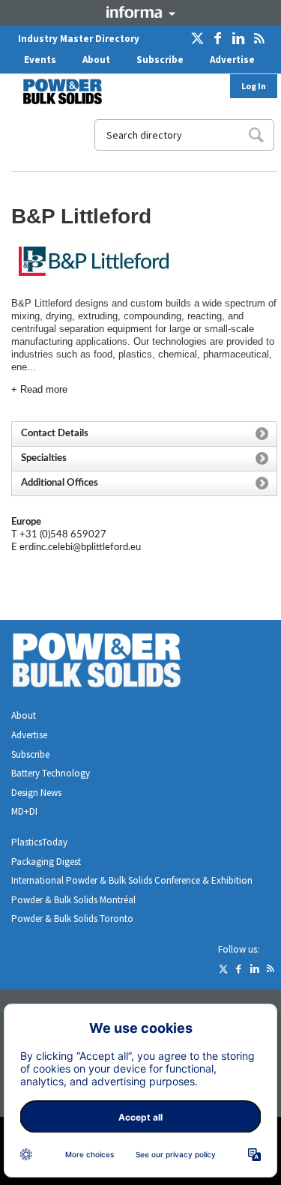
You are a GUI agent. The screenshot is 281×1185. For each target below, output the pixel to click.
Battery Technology (50, 773)
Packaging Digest (46, 861)
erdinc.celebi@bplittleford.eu (80, 547)
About (96, 59)
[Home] (53, 91)
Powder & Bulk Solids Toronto (72, 918)
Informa (140, 12)
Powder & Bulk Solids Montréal (73, 899)
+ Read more (39, 389)
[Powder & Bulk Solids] (114, 663)
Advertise (232, 59)
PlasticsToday (39, 842)
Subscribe (160, 59)
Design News (36, 792)
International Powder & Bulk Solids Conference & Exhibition (132, 880)
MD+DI (24, 811)
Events (40, 59)
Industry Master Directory (78, 38)
